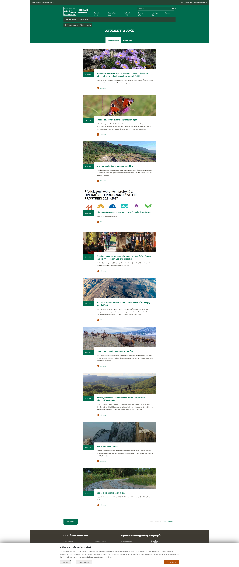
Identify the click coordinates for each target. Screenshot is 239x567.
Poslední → (171, 522)
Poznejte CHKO (69, 541)
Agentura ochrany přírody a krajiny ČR (43, 2)
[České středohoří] (65, 25)
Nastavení (65, 562)
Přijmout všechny (171, 562)
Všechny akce (84, 19)
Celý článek (103, 88)
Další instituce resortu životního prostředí (193, 2)
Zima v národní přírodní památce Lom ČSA (115, 351)
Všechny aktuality (71, 19)
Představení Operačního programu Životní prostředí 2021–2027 (124, 212)
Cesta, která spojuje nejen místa (111, 493)
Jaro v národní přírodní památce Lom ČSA (115, 166)
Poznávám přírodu (127, 541)
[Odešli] (173, 8)
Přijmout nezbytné (84, 562)
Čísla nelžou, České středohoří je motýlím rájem (117, 120)
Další (164, 522)
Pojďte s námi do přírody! (107, 446)
